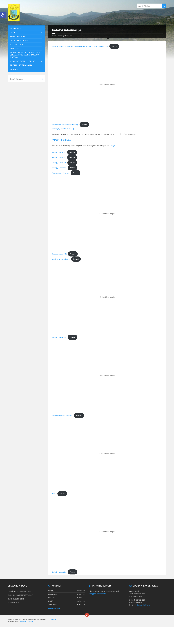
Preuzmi (114, 46)
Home (54, 36)
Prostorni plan (17, 36)
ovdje (113, 145)
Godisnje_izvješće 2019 (59, 157)
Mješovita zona (17, 44)
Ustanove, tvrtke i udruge (22, 61)
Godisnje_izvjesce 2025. (59, 572)
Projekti (14, 48)
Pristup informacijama (21, 65)
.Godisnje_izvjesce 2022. (59, 254)
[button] (3, 15)
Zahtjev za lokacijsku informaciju (62, 415)
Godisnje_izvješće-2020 (59, 162)
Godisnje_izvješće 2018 (59, 152)
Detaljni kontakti (54, 608)
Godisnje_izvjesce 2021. (59, 168)
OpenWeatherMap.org (26, 621)
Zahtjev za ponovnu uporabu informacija (65, 124)
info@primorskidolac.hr (97, 594)
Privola (54, 494)
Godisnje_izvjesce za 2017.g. (63, 128)
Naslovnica (15, 28)
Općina (13, 32)
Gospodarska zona (19, 40)
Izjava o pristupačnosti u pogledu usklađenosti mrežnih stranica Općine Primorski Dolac (80, 46)
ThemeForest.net (51, 619)
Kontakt (14, 69)
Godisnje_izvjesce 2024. (59, 337)
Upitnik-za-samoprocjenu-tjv (61, 259)
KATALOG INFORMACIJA (61, 140)
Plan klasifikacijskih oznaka (61, 173)
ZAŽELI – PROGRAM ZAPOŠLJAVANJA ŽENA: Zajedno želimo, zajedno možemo (25, 54)
